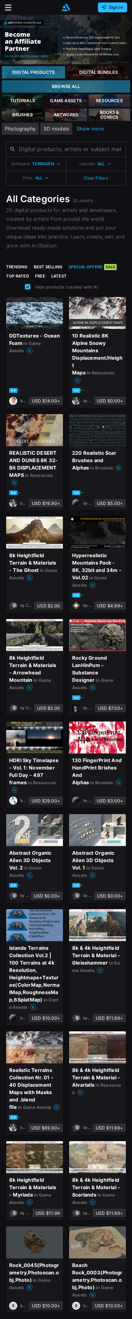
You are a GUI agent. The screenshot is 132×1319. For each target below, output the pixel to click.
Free (40, 276)
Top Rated (17, 276)
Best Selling (48, 266)
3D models (56, 129)
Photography (20, 129)
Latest (59, 276)
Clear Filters (95, 178)
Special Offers (91, 266)
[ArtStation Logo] (66, 7)
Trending (17, 266)
